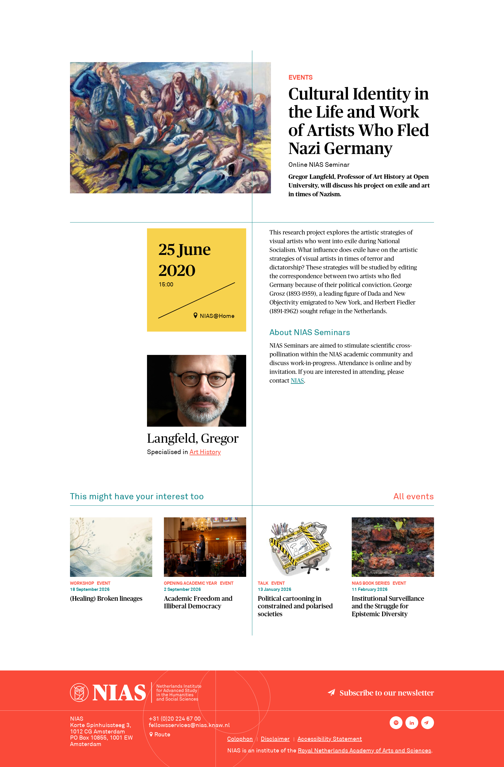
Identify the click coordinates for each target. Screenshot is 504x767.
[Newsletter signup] (427, 722)
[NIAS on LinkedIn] (411, 722)
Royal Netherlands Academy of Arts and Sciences (364, 751)
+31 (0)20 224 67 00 (175, 719)
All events (413, 497)
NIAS (297, 381)
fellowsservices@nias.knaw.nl (189, 726)
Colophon (240, 739)
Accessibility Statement (330, 739)
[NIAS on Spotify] (396, 722)
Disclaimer (275, 739)
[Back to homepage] (135, 693)
